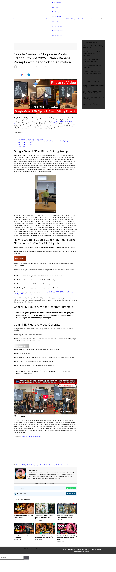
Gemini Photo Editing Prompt (48, 464)
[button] (101, 19)
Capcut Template (83, 19)
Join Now (72, 488)
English (38, 464)
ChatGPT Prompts (57, 26)
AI (16, 464)
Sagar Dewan (23, 67)
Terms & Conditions (79, 551)
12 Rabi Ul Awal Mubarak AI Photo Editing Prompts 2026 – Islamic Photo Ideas (44, 517)
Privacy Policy (98, 549)
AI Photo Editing (56, 2)
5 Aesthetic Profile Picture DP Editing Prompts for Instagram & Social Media (67, 537)
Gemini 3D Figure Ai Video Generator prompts (32, 143)
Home (47, 19)
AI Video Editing (70, 19)
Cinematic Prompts (57, 31)
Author (87, 549)
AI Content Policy (80, 549)
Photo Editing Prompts (62, 464)
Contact (92, 549)
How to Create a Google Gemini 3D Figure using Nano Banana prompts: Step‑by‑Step (43, 141)
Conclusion (22, 146)
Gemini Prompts (56, 21)
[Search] (26, 558)
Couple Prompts (56, 16)
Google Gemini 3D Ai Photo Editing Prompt (31, 139)
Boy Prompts (55, 7)
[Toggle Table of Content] (15, 137)
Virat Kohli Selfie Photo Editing (31, 436)
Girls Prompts (56, 12)
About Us (65, 549)
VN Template (94, 19)
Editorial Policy (71, 549)
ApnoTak (14, 18)
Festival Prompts (57, 35)
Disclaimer (87, 551)
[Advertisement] (45, 451)
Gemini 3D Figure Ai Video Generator (29, 145)
